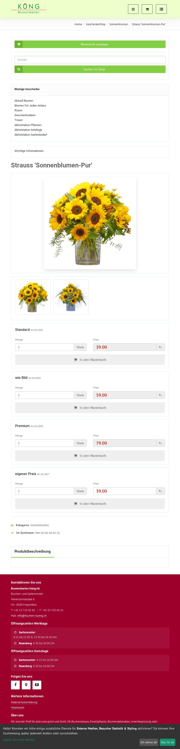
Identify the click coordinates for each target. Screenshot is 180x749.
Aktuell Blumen (23, 100)
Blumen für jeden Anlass (30, 105)
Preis (96, 339)
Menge (19, 339)
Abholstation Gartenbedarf (30, 134)
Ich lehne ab (148, 742)
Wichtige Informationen (29, 151)
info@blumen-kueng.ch (32, 616)
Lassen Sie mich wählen (19, 740)
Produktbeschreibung (32, 551)
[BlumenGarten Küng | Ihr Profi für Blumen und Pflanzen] (29, 8)
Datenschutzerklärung (24, 702)
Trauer (18, 120)
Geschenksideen (25, 115)
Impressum (17, 707)
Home (78, 24)
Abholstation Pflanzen (27, 125)
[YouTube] (36, 685)
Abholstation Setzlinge (28, 129)
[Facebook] (15, 685)
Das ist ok (167, 742)
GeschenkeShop (95, 24)
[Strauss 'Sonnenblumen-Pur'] (33, 297)
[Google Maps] (26, 685)
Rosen (18, 110)
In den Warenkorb (92, 359)
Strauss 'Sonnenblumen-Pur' (149, 24)
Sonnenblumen (118, 24)
